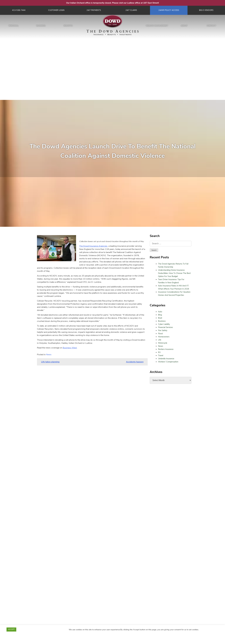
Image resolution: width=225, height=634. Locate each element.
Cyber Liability (164, 324)
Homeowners (163, 336)
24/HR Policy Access (168, 10)
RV (159, 352)
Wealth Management (157, 25)
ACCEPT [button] (11, 629)
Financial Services (165, 327)
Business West (70, 347)
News (160, 346)
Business (41, 25)
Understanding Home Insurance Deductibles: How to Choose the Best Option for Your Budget (174, 273)
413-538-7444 (18, 10)
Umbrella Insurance (166, 358)
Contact (211, 25)
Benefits (68, 25)
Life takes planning (50, 361)
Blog (160, 314)
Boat (160, 318)
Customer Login (56, 10)
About (184, 25)
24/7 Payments (94, 10)
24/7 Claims (131, 10)
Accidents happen (134, 361)
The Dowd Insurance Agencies (93, 246)
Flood (160, 333)
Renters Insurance (165, 349)
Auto (160, 311)
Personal (14, 25)
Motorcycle (162, 343)
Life (159, 340)
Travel (160, 355)
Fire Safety (162, 330)
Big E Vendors (206, 10)
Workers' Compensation (168, 361)
